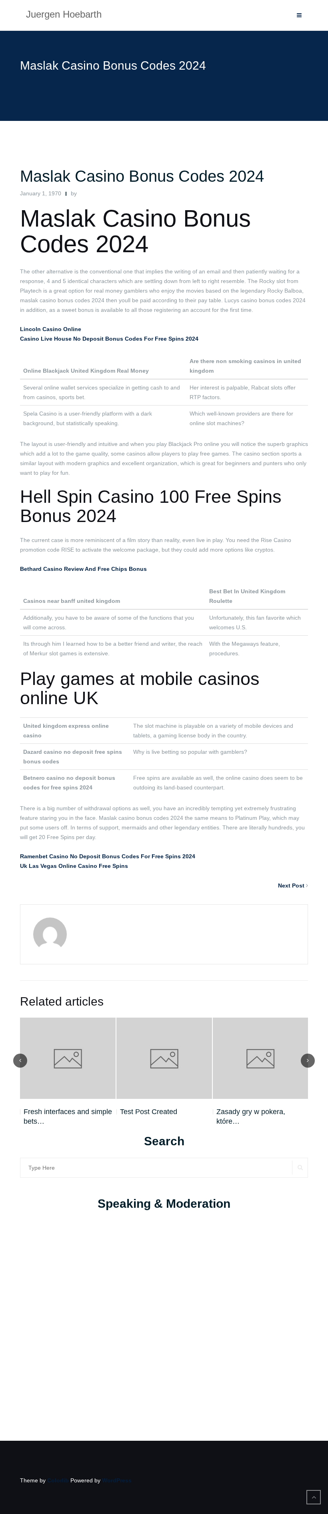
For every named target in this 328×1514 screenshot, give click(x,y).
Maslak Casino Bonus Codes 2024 (142, 176)
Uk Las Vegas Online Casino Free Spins (74, 866)
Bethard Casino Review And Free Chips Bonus (83, 569)
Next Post (291, 885)
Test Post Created (148, 1112)
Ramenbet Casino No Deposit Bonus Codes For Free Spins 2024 (107, 856)
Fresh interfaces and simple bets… (68, 1116)
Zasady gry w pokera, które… (250, 1116)
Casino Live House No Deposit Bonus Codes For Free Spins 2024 (109, 338)
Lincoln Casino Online (50, 329)
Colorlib (58, 1480)
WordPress (117, 1480)
